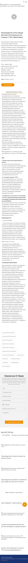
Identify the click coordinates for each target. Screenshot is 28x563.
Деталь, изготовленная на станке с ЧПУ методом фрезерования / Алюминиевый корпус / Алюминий (12, 549)
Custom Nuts (5, 358)
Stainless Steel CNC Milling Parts (9, 351)
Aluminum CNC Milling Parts (8, 355)
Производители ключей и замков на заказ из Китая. (13, 457)
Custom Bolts (5, 362)
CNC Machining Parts (15, 358)
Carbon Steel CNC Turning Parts (9, 336)
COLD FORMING (6, 435)
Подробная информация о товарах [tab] (14, 91)
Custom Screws (20, 355)
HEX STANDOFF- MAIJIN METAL (11, 503)
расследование (8, 84)
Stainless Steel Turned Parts (8, 343)
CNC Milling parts (14, 362)
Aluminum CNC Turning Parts (8, 347)
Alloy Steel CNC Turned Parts (8, 332)
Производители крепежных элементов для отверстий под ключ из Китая (14, 480)
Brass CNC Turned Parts (7, 340)
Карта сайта (4, 560)
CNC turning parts (6, 366)
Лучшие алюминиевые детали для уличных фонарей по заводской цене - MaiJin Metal (13, 526)
